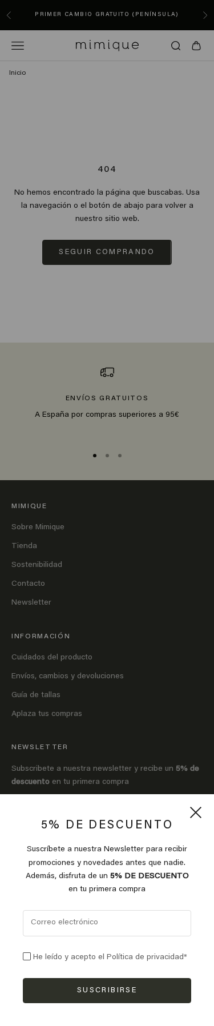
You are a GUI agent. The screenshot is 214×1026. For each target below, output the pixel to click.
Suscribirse (107, 990)
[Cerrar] (196, 812)
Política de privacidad (145, 957)
